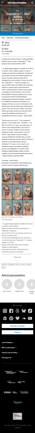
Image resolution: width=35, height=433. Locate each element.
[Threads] (17, 311)
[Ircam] (24, 373)
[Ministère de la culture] (17, 416)
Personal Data (23, 425)
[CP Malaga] (23, 383)
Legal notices (7, 425)
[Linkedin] (5, 319)
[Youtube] (30, 319)
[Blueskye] (24, 311)
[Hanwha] (17, 404)
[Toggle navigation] (32, 2)
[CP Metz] (12, 383)
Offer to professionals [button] (8, 347)
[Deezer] (17, 319)
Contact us (17, 332)
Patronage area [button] (6, 358)
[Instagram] (5, 311)
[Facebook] (11, 311)
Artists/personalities (22, 38)
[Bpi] (12, 373)
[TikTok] (30, 311)
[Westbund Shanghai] (25, 393)
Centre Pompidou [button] (7, 342)
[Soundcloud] (24, 319)
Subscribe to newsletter (17, 326)
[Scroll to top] (30, 428)
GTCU (17, 425)
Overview (10, 38)
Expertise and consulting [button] (9, 352)
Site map (13, 425)
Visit (3, 38)
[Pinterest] (11, 319)
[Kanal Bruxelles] (12, 393)
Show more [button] (17, 257)
